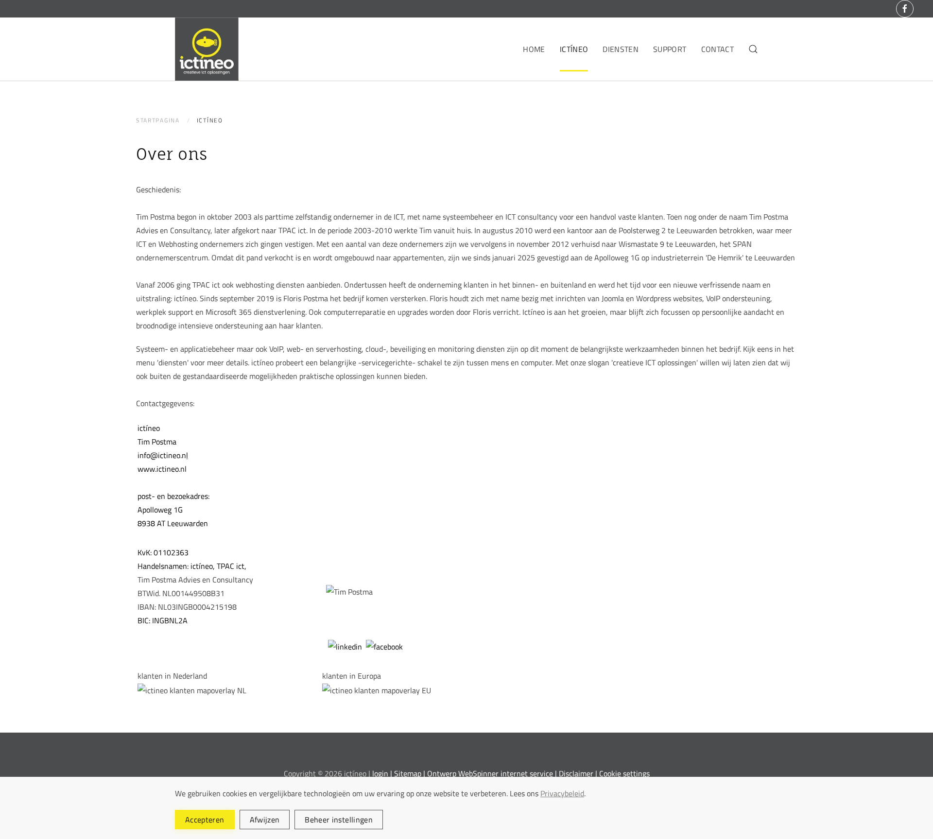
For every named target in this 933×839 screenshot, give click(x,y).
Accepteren (205, 819)
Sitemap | (409, 773)
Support (669, 49)
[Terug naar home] (207, 49)
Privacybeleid (562, 793)
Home (534, 49)
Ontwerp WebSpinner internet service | (493, 773)
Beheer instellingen (339, 819)
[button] (753, 49)
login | (382, 773)
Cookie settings (624, 773)
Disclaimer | (579, 773)
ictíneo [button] (574, 49)
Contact (717, 49)
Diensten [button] (621, 49)
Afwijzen (265, 819)
